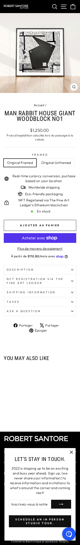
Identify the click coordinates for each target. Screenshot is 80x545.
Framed (40, 154)
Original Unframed (56, 162)
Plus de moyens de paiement (39, 248)
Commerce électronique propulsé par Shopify (40, 541)
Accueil (39, 105)
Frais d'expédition (19, 135)
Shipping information (31, 292)
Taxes (13, 301)
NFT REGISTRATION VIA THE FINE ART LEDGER (35, 281)
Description (20, 269)
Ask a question (24, 311)
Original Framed (20, 162)
